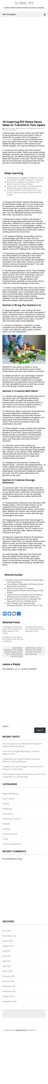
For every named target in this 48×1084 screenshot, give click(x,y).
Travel (5, 839)
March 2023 (7, 941)
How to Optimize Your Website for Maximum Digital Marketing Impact (21, 745)
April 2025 (6, 931)
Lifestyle (6, 824)
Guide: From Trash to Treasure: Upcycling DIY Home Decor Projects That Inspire (25, 590)
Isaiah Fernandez (9, 128)
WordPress (31, 1030)
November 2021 (9, 991)
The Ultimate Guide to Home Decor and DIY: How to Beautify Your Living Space (23, 775)
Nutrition (6, 829)
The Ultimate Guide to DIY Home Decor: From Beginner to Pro (35, 629)
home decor (7, 139)
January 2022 (8, 981)
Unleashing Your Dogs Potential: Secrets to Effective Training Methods (21, 760)
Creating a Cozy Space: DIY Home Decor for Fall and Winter (12, 639)
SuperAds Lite (9, 1030)
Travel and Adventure (11, 844)
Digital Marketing (10, 793)
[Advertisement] (24, 46)
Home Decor (7, 813)
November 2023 (9, 936)
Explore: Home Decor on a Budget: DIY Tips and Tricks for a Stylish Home (24, 600)
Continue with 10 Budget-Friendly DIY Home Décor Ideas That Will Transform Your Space (25, 179)
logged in (17, 669)
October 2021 (8, 996)
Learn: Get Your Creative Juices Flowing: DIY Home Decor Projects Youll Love (25, 596)
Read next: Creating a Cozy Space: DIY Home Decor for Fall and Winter (23, 183)
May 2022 (6, 961)
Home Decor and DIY (11, 818)
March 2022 (7, 971)
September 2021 (9, 1001)
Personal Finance (9, 834)
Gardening (7, 808)
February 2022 (8, 976)
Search (5, 726)
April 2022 (6, 966)
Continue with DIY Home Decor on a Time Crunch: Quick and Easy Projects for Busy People (24, 192)
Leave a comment (11, 130)
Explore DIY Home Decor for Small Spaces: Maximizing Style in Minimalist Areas (25, 187)
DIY (39, 137)
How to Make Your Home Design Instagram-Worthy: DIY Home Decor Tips (25, 604)
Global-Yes (24, 3)
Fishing (5, 803)
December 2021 (9, 986)
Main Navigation (9, 14)
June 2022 (6, 956)
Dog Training (8, 798)
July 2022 (6, 951)
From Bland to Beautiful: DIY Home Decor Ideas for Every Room (25, 585)
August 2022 (7, 946)
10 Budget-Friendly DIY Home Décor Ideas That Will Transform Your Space (12, 630)
